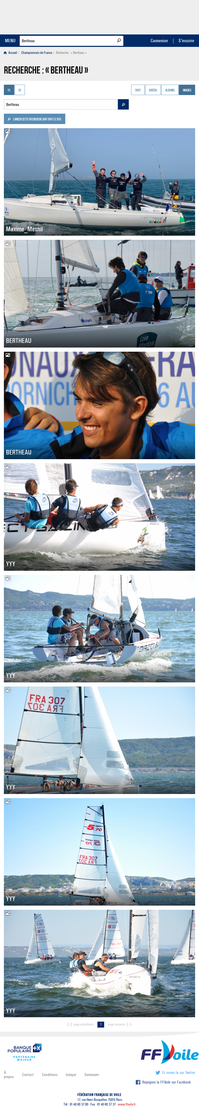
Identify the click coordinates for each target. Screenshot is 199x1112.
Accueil (12, 52)
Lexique (71, 1074)
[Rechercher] (119, 40)
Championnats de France (36, 52)
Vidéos (153, 90)
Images (187, 90)
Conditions (50, 1074)
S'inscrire (186, 41)
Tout (138, 90)
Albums (170, 90)
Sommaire (91, 1074)
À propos (9, 1074)
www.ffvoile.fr (127, 1104)
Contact (28, 1074)
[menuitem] (11, 52)
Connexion (159, 41)
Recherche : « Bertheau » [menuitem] (71, 52)
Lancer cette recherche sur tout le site (37, 119)
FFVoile (162, 16)
